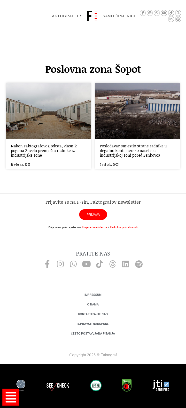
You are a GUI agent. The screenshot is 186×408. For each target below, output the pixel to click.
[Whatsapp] (157, 13)
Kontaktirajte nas (93, 314)
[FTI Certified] (161, 386)
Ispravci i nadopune (93, 324)
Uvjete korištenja (94, 227)
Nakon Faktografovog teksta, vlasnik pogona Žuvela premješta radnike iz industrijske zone (44, 150)
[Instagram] (150, 13)
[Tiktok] (171, 13)
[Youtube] (164, 13)
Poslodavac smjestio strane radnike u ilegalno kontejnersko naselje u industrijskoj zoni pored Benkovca (133, 150)
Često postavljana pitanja (93, 333)
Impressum (93, 294)
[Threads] (178, 13)
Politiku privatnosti (124, 227)
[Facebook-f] (143, 13)
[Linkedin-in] (171, 19)
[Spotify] (178, 19)
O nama (93, 304)
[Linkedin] (126, 264)
